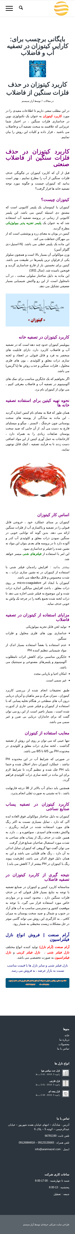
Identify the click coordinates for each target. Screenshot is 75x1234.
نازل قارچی (54, 1081)
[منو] (11, 8)
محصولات (64, 1044)
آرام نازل (46, 947)
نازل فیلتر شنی (58, 952)
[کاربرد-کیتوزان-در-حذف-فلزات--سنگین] (37, 68)
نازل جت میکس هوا (50, 1070)
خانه (67, 1035)
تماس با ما (63, 1048)
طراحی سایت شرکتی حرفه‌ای (55, 1224)
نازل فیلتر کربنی (28, 952)
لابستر (34, 423)
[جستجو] (20, 8)
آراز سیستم (28, 101)
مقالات (47, 101)
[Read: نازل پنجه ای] (65, 1093)
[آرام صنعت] (43, 8)
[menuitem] (20, 8)
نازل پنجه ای (54, 1091)
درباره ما (64, 1039)
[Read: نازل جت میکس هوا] (65, 1073)
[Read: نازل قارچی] (65, 1083)
